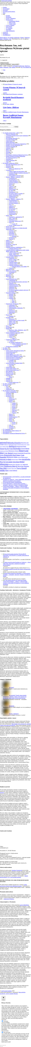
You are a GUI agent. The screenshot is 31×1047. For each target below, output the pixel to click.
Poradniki (8, 317)
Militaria (11, 188)
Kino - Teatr (12, 218)
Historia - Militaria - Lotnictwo (13, 177)
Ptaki (13, 301)
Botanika (11, 295)
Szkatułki (8, 378)
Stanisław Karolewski (17, 870)
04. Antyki (5, 349)
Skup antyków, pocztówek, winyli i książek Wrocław (13, 993)
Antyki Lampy (9, 353)
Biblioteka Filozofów (14, 443)
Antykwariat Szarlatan (6, 991)
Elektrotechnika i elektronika (16, 308)
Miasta (10, 401)
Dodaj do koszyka (4, 62)
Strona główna (3, 37)
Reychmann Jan (27, 67)
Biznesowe (11, 319)
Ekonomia (8, 137)
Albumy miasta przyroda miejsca (17, 171)
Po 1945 (11, 190)
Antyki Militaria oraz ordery (12, 354)
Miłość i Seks (12, 321)
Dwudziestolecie (13, 179)
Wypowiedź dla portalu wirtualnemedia (12, 482)
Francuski (11, 232)
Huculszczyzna (9, 372)
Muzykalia (8, 276)
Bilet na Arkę (12, 22)
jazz (7, 386)
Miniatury (11, 316)
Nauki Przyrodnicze (10, 292)
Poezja (7, 150)
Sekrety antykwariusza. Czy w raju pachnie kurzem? (14, 876)
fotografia (16, 448)
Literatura (8, 148)
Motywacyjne (12, 323)
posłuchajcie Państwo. (9, 899)
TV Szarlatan (9, 28)
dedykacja (12, 446)
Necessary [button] (4, 1019)
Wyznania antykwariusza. (9, 11)
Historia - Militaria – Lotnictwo (13, 199)
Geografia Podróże (10, 139)
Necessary (5, 1021)
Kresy (10, 185)
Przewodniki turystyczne (15, 175)
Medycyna (8, 149)
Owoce (13, 423)
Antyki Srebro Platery (11, 368)
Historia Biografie (10, 142)
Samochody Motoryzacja (15, 221)
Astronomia (12, 305)
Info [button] (4, 14)
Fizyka (10, 309)
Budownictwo (12, 306)
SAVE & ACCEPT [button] (6, 1042)
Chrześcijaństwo (13, 331)
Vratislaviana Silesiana (11, 339)
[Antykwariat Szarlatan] (6, 0)
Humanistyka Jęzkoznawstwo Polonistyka (16, 144)
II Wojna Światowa (13, 182)
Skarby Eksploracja (13, 195)
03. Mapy (5, 348)
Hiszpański (11, 233)
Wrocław (14, 412)
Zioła (10, 273)
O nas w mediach (10, 25)
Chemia (11, 297)
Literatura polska (13, 263)
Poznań (14, 407)
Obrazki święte (9, 374)
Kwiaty (14, 422)
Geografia (8, 170)
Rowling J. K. (19, 464)
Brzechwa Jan (25, 442)
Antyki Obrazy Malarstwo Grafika (14, 356)
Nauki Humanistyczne (11, 279)
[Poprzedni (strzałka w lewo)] (0, 1046)
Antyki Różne (9, 367)
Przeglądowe (12, 192)
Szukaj (16, 126)
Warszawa (14, 410)
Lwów (13, 405)
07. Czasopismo (7, 429)
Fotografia (11, 335)
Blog (4, 13)
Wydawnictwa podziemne (12, 346)
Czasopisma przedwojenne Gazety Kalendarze (17, 135)
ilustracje (10, 453)
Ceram (2, 444)
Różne (10, 313)
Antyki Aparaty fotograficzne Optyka (15, 350)
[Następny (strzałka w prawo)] (2, 1046)
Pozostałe (8, 152)
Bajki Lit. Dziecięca (10, 134)
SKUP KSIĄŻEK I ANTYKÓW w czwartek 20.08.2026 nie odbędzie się (16, 555)
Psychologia (9, 327)
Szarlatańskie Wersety (14, 21)
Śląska (10, 377)
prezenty (2, 792)
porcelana (16, 462)
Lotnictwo (11, 186)
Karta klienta (9, 26)
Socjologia (11, 291)
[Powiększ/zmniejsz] (0, 1045)
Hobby (7, 215)
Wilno (13, 411)
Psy (13, 299)
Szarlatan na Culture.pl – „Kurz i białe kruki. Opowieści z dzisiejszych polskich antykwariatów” (16, 480)
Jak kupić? (5, 10)
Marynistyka (9, 269)
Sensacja (11, 268)
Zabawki (8, 381)
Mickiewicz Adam (12, 457)
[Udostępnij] (3, 1045)
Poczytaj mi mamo (6, 462)
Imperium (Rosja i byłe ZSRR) (19, 266)
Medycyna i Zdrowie (11, 270)
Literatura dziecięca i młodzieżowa (14, 247)
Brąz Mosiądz (9, 371)
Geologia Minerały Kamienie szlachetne (18, 172)
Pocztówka (8, 394)
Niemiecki (11, 237)
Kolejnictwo (12, 219)
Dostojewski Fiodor (21, 446)
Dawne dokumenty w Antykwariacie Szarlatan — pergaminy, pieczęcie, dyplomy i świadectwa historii (15, 484)
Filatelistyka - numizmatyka (15, 217)
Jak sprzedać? (6, 8)
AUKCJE (5, 32)
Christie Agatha (5, 446)
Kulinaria (8, 246)
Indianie (11, 184)
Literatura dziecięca (13, 248)
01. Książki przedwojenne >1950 (11, 132)
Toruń (13, 408)
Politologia (11, 287)
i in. (6, 453)
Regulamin (8, 17)
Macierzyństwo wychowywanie (16, 320)
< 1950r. (11, 341)
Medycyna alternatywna (14, 168)
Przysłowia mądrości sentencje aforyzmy (18, 290)
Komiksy (8, 243)
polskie (7, 388)
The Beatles (9, 468)
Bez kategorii (6, 432)
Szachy (13, 223)
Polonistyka (12, 288)
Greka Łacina (9, 141)
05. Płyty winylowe (7, 383)
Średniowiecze (12, 196)
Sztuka (10, 337)
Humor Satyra (9, 226)
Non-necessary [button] (5, 1030)
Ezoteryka (8, 167)
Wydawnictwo (9, 19)
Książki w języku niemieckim (13, 145)
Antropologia (12, 280)
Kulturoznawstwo (13, 284)
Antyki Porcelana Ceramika (12, 359)
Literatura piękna (10, 257)
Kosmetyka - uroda (10, 244)
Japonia (15, 453)
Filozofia (11, 283)
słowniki (14, 236)
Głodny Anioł (12, 24)
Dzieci (10, 397)
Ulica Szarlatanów (10, 30)
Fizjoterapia (12, 272)
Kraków (11, 400)
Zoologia (11, 298)
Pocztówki (8, 396)
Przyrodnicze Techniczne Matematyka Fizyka (17, 155)
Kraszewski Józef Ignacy (12, 455)
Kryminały (11, 261)
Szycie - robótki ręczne (14, 225)
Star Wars (3, 468)
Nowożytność (12, 189)
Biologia (11, 294)
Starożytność (12, 197)
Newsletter (8, 29)
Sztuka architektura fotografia (13, 332)
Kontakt (8, 15)
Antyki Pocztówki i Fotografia (13, 357)
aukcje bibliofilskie (24, 905)
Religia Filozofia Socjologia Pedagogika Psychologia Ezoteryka (15, 157)
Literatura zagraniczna (14, 265)
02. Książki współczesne (14, 37)
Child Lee (6, 444)
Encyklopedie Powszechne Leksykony (18, 281)
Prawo (7, 153)
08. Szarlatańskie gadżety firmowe (11, 430)
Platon (20, 459)
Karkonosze (12, 399)
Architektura (12, 334)
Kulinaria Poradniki (10, 146)
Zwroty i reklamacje (11, 18)
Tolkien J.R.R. (13, 468)
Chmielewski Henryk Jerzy (21, 444)
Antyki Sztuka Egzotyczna (12, 370)
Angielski (11, 230)
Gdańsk (14, 403)
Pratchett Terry (12, 464)
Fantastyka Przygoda (6, 448)
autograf (3, 442)
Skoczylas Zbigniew (23, 466)
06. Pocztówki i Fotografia (9, 390)
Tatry (10, 425)
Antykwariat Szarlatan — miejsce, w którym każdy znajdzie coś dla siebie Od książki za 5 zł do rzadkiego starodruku (16, 488)
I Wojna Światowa (13, 181)
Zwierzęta (11, 428)
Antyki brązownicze (11, 352)
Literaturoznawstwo (14, 286)
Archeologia (12, 178)
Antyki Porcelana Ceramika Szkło (14, 363)
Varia (7, 161)
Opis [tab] (4, 70)
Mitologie (8, 274)
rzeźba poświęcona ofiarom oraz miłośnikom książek (13, 885)
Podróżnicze (12, 174)
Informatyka (12, 310)
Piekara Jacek (24, 457)
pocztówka (26, 459)
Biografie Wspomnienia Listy (13, 164)
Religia (22, 37)
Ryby (13, 302)
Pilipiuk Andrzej (15, 459)
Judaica (8, 240)
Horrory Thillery (13, 259)
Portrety (11, 418)
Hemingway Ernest (14, 451)
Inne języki (11, 235)
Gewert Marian (25, 448)
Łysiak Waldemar (13, 470)
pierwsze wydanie (5, 459)
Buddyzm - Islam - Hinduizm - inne (17, 330)
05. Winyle (5, 385)
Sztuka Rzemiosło (10, 160)
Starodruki (8, 159)
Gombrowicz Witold (4, 451)
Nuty (10, 277)
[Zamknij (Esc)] (5, 1045)
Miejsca (11, 414)
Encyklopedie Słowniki (11, 138)
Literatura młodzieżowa (14, 255)
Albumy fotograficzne (11, 392)
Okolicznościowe (13, 416)
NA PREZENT (6, 35)
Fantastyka (11, 258)
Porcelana (11, 361)
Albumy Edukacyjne (14, 252)
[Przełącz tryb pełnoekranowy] (2, 1045)
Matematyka (12, 312)
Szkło (13, 338)
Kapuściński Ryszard (23, 453)
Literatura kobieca (13, 262)
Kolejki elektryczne (13, 382)
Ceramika (11, 360)
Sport (10, 222)
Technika (8, 379)
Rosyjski (11, 239)
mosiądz (19, 457)
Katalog (5, 7)
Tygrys (19, 468)
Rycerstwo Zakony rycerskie (16, 193)
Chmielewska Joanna (12, 444)
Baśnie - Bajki (12, 254)
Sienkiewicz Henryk (10, 466)
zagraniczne (9, 389)
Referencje (5, 33)
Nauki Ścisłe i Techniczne (12, 303)
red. (22, 67)
